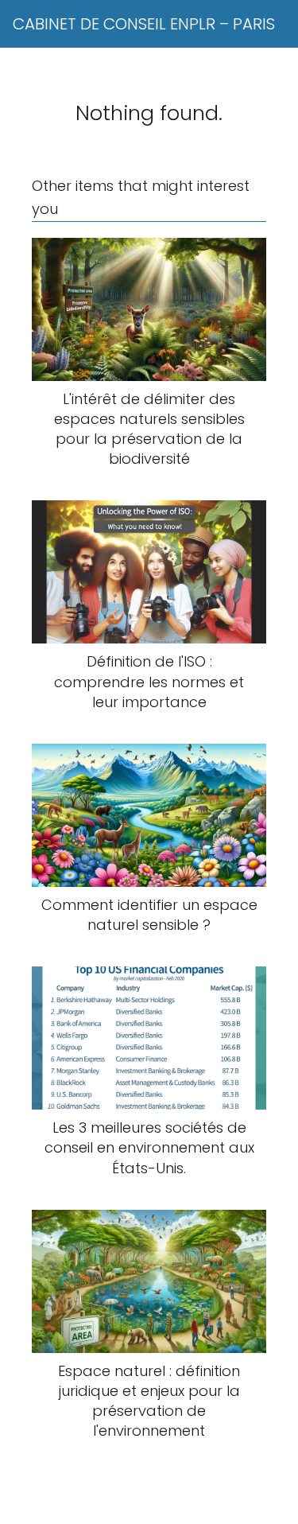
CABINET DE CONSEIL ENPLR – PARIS (144, 24)
